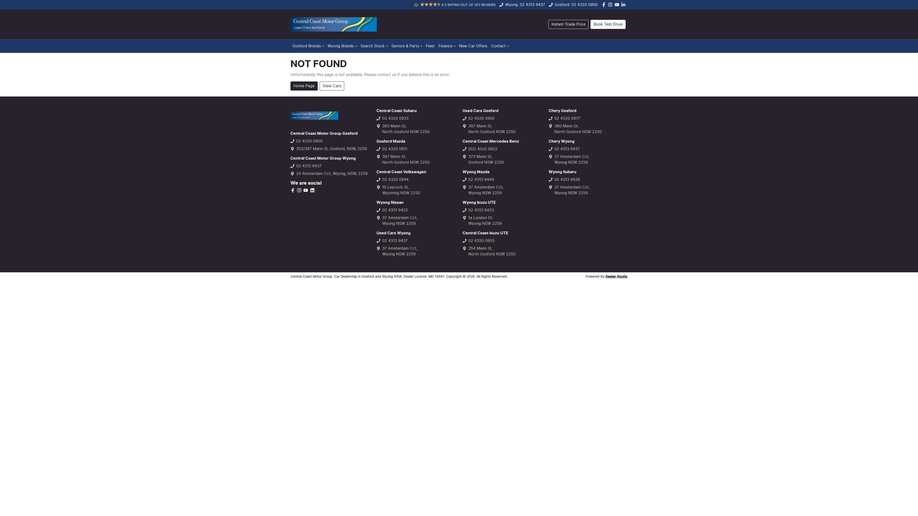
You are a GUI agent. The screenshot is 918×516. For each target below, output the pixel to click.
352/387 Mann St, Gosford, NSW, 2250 (331, 149)
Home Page (304, 86)
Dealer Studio (617, 276)
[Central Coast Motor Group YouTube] (618, 4)
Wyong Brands (341, 46)
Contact (498, 46)
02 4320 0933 (395, 118)
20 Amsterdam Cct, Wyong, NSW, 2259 (332, 174)
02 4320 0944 (395, 180)
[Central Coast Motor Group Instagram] (611, 4)
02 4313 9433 (481, 210)
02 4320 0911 (394, 149)
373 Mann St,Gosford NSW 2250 (486, 159)
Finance (445, 46)
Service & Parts (405, 46)
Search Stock (373, 46)
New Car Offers (473, 46)
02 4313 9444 (481, 180)
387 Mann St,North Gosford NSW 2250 (406, 159)
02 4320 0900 (584, 5)
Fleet (430, 46)
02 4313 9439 (567, 180)
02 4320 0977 (567, 118)
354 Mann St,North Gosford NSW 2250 (492, 251)
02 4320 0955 (481, 241)
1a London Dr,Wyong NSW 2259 (485, 221)
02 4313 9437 (532, 5)
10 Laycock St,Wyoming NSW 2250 (401, 190)
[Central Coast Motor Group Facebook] (604, 4)
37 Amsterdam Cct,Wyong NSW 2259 (399, 221)
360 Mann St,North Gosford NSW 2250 (578, 129)
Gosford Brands (306, 46)
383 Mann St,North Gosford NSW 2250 (406, 129)
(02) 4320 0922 (482, 149)
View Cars (332, 86)
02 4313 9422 (395, 210)
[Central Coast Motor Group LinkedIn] (624, 4)
